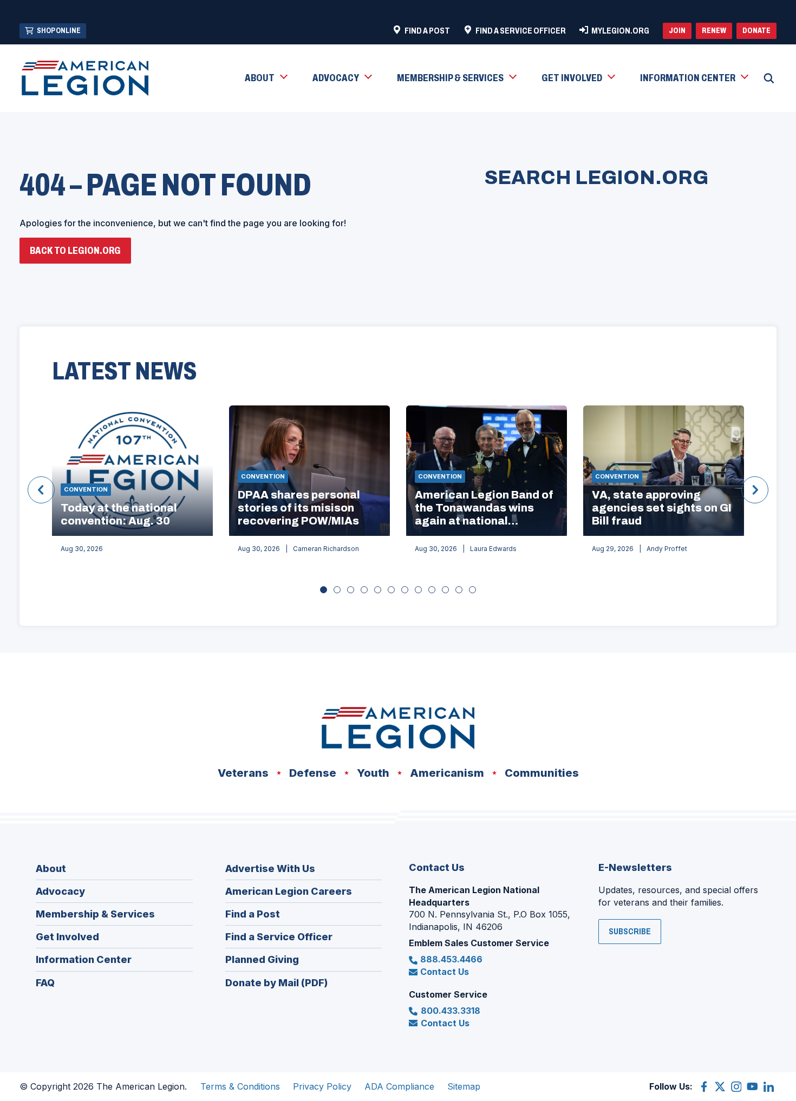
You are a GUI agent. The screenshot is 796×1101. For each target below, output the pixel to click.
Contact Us (444, 971)
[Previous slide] (41, 489)
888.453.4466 (451, 959)
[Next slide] (754, 489)
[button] (265, 78)
